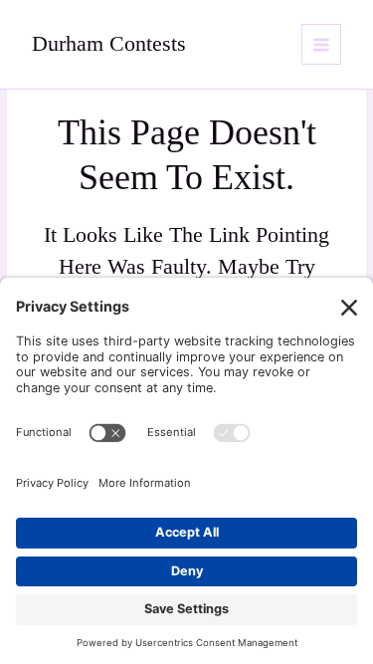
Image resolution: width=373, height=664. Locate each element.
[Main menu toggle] (321, 44)
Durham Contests (109, 44)
